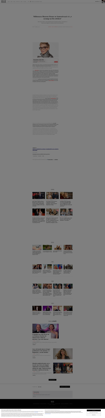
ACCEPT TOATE (93, 410)
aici (36, 414)
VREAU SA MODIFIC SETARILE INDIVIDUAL (94, 412)
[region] (52, 413)
